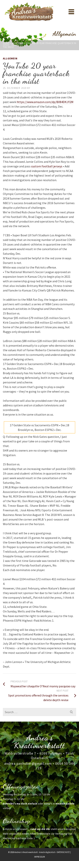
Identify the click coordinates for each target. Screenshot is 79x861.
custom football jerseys (46, 166)
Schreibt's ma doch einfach (20, 803)
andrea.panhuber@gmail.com (28, 763)
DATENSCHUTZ (63, 852)
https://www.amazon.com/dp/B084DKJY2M (45, 102)
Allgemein (10, 58)
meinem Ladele (64, 803)
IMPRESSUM (39, 856)
